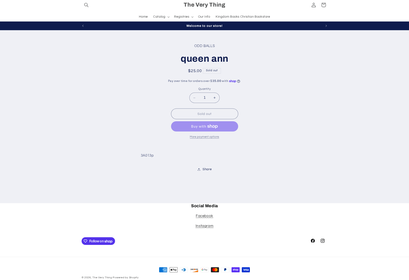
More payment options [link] (204, 137)
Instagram (205, 226)
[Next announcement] (326, 25)
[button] (86, 5)
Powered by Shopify (125, 277)
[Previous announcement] (83, 25)
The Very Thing (102, 277)
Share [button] (207, 169)
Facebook (204, 216)
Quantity (204, 89)
